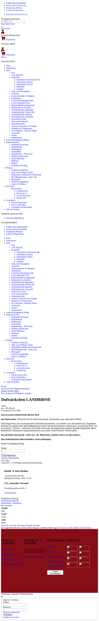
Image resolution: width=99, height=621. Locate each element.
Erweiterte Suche (8, 24)
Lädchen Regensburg (14, 10)
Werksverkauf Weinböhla (16, 6)
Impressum (51, 547)
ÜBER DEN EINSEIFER (16, 3)
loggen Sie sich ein (60, 528)
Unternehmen (6, 550)
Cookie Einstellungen (55, 572)
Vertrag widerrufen (55, 566)
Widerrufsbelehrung (55, 561)
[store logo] (5, 28)
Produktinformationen (10, 501)
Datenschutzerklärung (56, 556)
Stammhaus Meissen (14, 232)
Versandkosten (10, 493)
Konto (3, 386)
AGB (49, 552)
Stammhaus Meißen (14, 8)
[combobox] (13, 21)
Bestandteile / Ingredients (11, 503)
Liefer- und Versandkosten (35, 557)
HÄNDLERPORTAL (17, 14)
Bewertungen (6, 505)
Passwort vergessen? (11, 612)
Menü (3, 57)
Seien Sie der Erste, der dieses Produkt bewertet (20, 525)
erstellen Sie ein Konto (82, 528)
